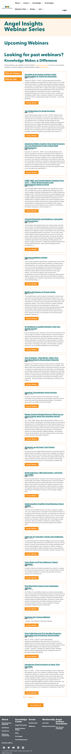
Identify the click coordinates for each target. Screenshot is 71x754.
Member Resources (48, 726)
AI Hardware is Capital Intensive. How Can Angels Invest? (42, 328)
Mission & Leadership (5, 734)
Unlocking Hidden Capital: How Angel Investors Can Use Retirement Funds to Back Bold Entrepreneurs (45, 146)
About (17, 3)
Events (26, 3)
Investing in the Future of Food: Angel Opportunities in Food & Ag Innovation (41, 75)
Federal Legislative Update (36, 257)
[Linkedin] (18, 747)
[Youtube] (13, 747)
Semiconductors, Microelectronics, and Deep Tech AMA (43, 474)
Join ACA (45, 723)
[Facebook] (4, 747)
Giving (32, 9)
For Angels (19, 736)
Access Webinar (31, 103)
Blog (16, 733)
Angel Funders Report (20, 729)
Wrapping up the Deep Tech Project (40, 447)
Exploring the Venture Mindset (37, 617)
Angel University (21, 725)
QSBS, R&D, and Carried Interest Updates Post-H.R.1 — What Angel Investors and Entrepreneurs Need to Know (44, 183)
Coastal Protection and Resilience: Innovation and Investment (44, 220)
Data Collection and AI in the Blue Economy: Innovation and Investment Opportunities (43, 634)
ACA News (5, 728)
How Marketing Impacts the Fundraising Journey (41, 587)
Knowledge (36, 3)
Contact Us (5, 731)
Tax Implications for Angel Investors (40, 111)
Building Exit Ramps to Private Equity (40, 292)
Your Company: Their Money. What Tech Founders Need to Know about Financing (42, 359)
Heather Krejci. (44, 67)
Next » (31, 697)
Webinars (32, 726)
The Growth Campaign (60, 727)
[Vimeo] (23, 747)
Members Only (20, 9)
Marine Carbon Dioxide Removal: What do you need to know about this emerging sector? (44, 415)
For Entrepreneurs (21, 739)
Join (40, 9)
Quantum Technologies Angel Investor (41, 392)
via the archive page (41, 65)
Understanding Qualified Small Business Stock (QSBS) (44, 505)
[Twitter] (8, 747)
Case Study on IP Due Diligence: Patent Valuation (41, 563)
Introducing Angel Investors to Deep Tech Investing (42, 665)
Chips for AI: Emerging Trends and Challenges (44, 537)
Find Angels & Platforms (6, 723)
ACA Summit (33, 723)
